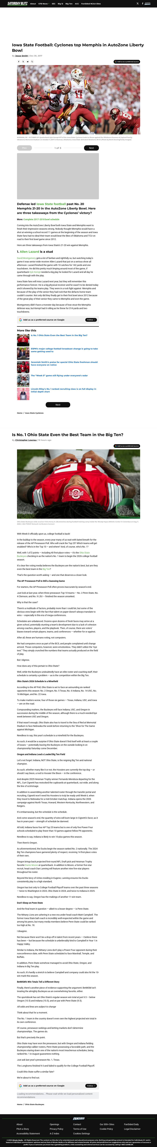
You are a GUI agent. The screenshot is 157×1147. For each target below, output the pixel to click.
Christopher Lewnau (26, 440)
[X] (138, 3)
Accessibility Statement (28, 1133)
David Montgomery (26, 258)
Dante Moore (31, 865)
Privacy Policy (56, 1129)
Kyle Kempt (35, 272)
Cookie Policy (106, 1129)
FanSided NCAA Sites (91, 4)
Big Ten (69, 4)
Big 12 (60, 4)
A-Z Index (54, 1133)
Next (91, 148)
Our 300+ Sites (107, 1124)
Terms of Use (79, 1129)
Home (19, 413)
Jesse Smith (21, 56)
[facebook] (142, 3)
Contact (77, 1124)
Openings (54, 1124)
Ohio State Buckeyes (34, 1104)
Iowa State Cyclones (34, 413)
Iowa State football (51, 204)
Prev (24, 148)
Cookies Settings (81, 1133)
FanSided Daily (131, 1124)
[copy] (32, 61)
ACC (77, 4)
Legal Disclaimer (132, 1129)
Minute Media (17, 1140)
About (33, 4)
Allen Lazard (29, 251)
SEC (53, 4)
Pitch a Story (23, 1129)
